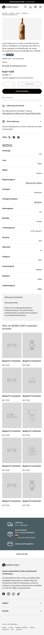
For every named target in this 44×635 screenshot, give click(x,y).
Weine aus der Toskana (34, 183)
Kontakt (4, 628)
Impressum (19, 630)
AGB (12, 630)
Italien (18, 13)
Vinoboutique (13, 624)
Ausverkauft (29, 84)
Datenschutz (5, 630)
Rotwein (4, 62)
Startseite (4, 13)
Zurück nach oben (22, 554)
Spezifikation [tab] (7, 145)
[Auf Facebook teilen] (14, 137)
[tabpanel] (22, 220)
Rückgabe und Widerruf (21, 628)
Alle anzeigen (6, 328)
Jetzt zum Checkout (22, 91)
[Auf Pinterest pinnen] (18, 137)
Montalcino (25, 13)
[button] (35, 6)
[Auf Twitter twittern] (9, 137)
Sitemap (32, 628)
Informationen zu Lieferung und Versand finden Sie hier (21, 113)
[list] (22, 29)
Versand (11, 78)
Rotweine (12, 13)
